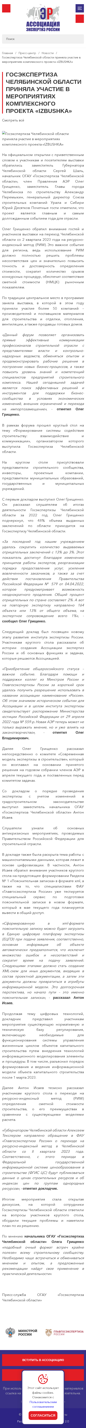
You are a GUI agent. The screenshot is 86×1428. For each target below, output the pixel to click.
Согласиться (43, 1415)
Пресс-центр (27, 53)
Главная (7, 53)
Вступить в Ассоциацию (43, 1360)
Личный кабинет (80, 19)
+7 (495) (6, 8)
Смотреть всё (13, 120)
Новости (48, 53)
